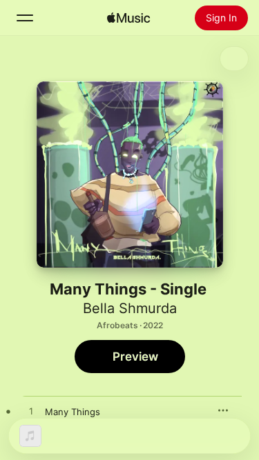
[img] (128, 18)
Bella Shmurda (130, 308)
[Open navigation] (25, 18)
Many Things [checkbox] (72, 411)
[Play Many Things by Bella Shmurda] (31, 412)
